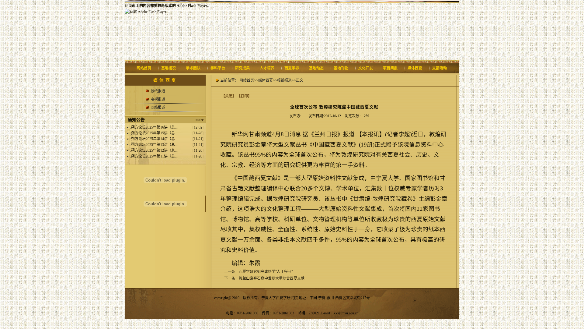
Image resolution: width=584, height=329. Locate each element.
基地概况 (168, 68)
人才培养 (267, 68)
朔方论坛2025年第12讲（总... (154, 150)
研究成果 (242, 68)
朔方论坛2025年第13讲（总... (154, 145)
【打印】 (244, 96)
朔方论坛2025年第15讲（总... (154, 133)
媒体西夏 (415, 68)
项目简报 (390, 68)
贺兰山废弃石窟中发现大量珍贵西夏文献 (271, 278)
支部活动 (439, 68)
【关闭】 (228, 96)
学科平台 (217, 68)
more (199, 120)
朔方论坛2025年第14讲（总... (154, 139)
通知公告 (136, 120)
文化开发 (365, 68)
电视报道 (158, 99)
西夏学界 (291, 68)
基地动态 (316, 68)
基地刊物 (341, 68)
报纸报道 (158, 91)
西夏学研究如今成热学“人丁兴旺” (266, 272)
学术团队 (193, 68)
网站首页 (144, 68)
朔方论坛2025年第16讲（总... (154, 127)
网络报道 (158, 107)
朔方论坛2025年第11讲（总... (154, 156)
